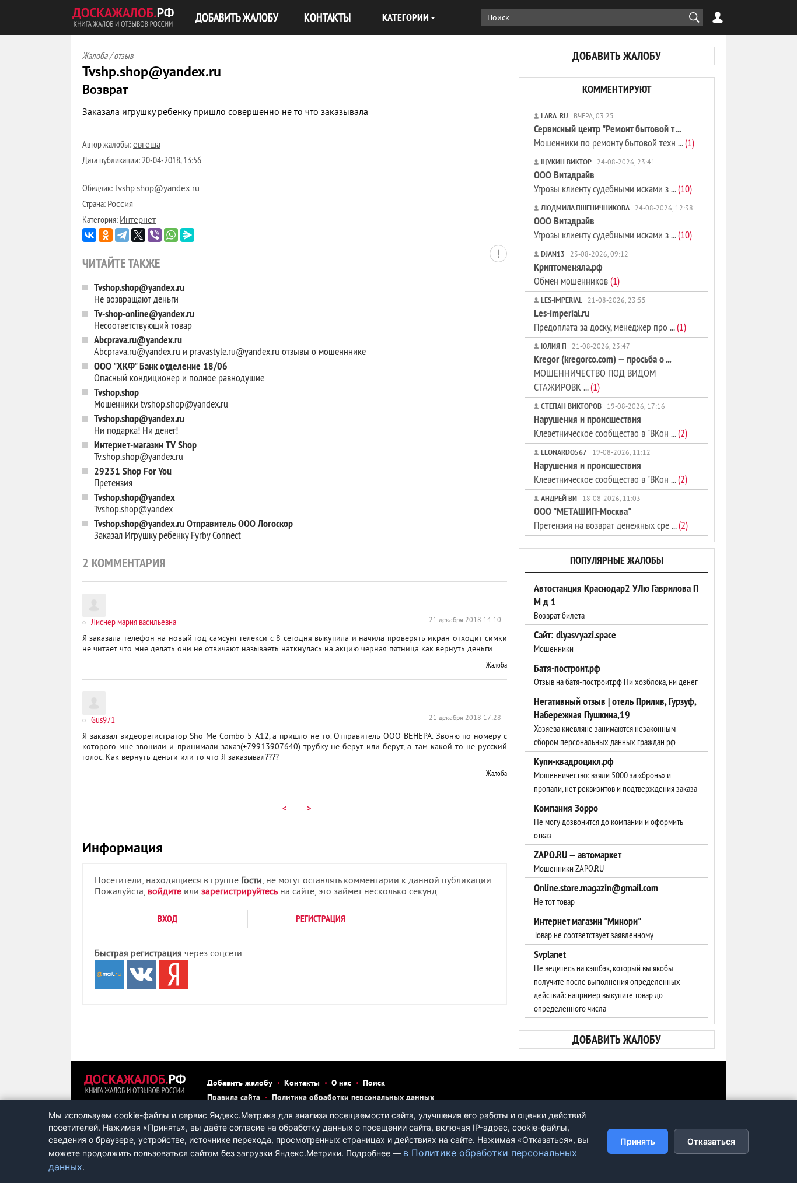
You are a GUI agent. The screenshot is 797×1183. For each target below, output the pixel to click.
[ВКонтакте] (89, 235)
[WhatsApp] (171, 235)
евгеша (146, 145)
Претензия (133, 476)
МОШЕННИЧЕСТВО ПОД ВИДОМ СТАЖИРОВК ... (602, 373)
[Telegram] (122, 235)
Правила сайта (233, 1098)
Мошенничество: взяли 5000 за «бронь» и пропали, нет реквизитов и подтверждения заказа (615, 775)
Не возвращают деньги (139, 293)
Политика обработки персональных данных (353, 1098)
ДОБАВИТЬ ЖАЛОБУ (236, 17)
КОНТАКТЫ (327, 17)
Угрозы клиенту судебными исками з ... (613, 181)
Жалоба (496, 664)
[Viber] (155, 235)
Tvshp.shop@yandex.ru (157, 189)
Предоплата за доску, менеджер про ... (610, 320)
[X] (138, 235)
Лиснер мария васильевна (133, 621)
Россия (120, 204)
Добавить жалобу (239, 1084)
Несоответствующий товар (144, 319)
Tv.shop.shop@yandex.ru (145, 450)
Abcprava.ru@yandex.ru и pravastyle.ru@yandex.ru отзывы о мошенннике (230, 345)
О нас (341, 1084)
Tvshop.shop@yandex (134, 502)
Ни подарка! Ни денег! (139, 424)
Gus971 (103, 719)
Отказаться (711, 1141)
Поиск (374, 1084)
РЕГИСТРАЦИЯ (320, 918)
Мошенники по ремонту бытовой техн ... (614, 135)
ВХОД (167, 918)
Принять (637, 1141)
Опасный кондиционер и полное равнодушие (179, 371)
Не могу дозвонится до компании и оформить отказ (608, 821)
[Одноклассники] (106, 235)
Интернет (138, 220)
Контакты (302, 1084)
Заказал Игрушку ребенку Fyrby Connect (193, 529)
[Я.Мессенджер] (187, 235)
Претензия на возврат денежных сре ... (611, 518)
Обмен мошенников (577, 273)
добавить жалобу (616, 56)
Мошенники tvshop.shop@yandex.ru (161, 397)
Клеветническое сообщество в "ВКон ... (610, 426)
